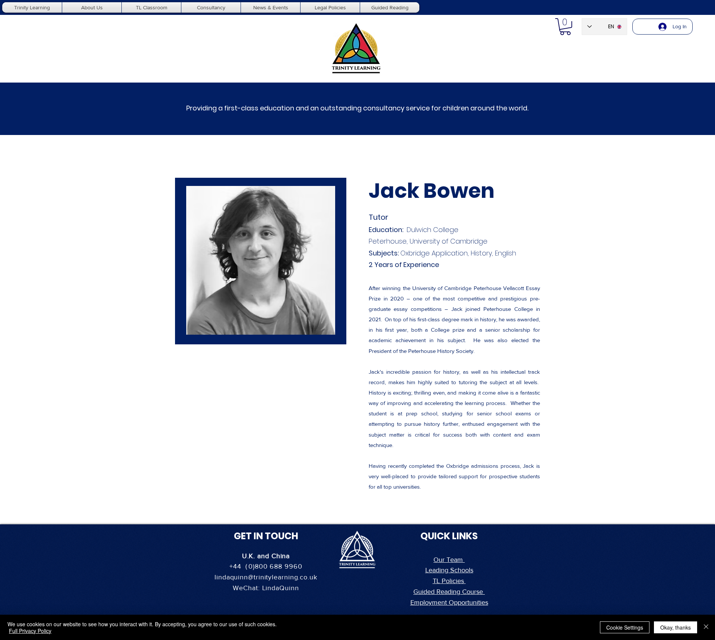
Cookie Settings (624, 627)
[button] (565, 26)
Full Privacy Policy (30, 630)
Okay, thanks (675, 627)
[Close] (706, 627)
